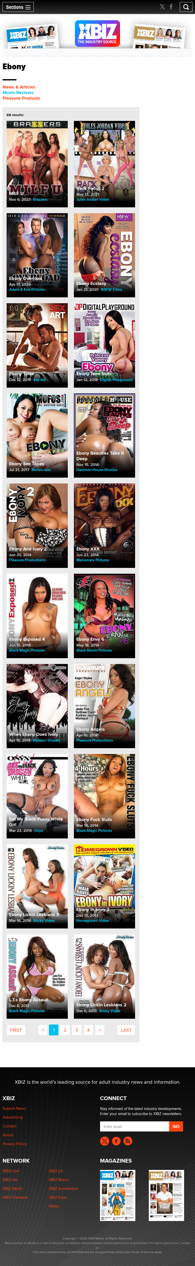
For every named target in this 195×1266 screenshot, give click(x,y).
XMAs (54, 1206)
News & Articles (19, 87)
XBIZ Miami (59, 1180)
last (126, 1030)
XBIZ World (12, 1188)
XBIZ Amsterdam (63, 1188)
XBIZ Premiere (15, 1197)
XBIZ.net (10, 1180)
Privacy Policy (15, 1144)
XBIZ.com (11, 1171)
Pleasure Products (21, 98)
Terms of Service (142, 1252)
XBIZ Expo (58, 1197)
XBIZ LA (56, 1171)
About (8, 1135)
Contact (10, 1126)
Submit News (14, 1108)
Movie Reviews (18, 92)
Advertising (13, 1117)
